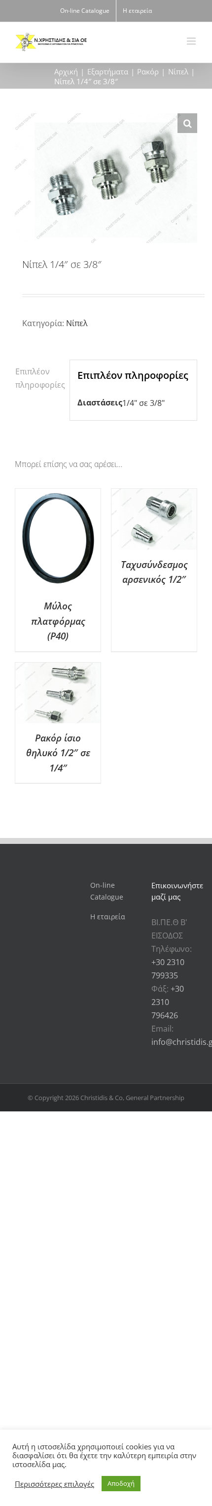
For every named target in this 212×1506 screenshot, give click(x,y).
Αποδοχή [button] (121, 1483)
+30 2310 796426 (167, 1002)
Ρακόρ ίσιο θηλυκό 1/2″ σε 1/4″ (58, 753)
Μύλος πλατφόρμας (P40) (58, 621)
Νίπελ (77, 323)
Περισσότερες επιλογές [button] (54, 1483)
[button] (187, 123)
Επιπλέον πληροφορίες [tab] (38, 378)
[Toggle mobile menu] (192, 41)
